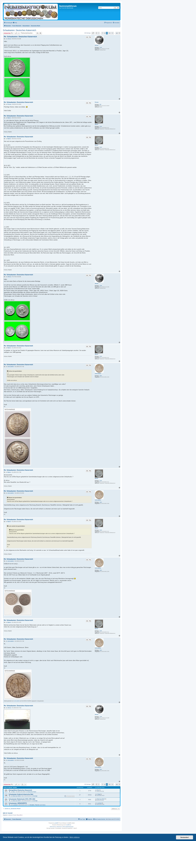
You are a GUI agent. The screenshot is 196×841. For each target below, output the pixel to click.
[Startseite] (31, 11)
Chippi (98, 794)
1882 (100, 375)
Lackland (15, 804)
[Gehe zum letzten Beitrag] (100, 790)
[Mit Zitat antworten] (87, 37)
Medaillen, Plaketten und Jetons (37, 804)
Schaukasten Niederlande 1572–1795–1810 (22, 799)
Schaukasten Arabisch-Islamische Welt (21, 794)
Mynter (96, 124)
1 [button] (98, 33)
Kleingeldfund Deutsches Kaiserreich (20, 790)
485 (100, 104)
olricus (96, 45)
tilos (14, 791)
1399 (100, 47)
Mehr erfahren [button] (75, 837)
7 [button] (102, 33)
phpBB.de (68, 824)
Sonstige (35, 796)
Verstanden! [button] (184, 837)
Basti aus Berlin (17, 796)
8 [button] (104, 33)
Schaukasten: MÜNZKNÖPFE (18, 803)
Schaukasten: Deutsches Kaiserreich (19, 30)
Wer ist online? (8, 813)
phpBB (56, 823)
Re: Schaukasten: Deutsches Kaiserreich (20, 37)
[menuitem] (15, 22)
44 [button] (116, 33)
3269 (100, 126)
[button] (93, 33)
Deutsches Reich (32, 791)
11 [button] (112, 33)
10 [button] (109, 33)
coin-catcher (98, 373)
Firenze (97, 102)
